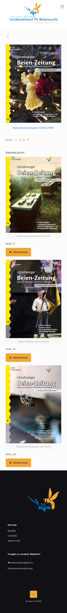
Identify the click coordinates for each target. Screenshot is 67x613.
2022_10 (10, 349)
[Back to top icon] (33, 594)
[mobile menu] (62, 7)
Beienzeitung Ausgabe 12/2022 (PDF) (33, 127)
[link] (33, 83)
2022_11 (10, 243)
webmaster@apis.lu (21, 562)
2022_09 (11, 454)
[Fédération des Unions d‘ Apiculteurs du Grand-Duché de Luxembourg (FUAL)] (33, 14)
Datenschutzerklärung (20, 568)
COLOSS (12, 535)
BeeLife (12, 530)
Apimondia (14, 540)
